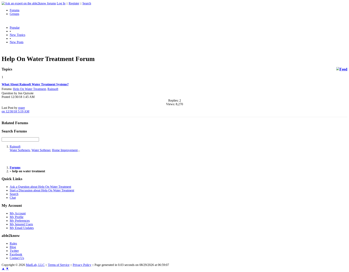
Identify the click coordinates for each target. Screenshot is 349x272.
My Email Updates (22, 228)
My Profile (16, 217)
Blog (13, 247)
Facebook (16, 254)
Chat (13, 197)
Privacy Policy (82, 265)
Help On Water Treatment (29, 89)
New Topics (17, 35)
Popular (15, 27)
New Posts (16, 42)
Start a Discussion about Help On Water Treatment (42, 190)
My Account (18, 213)
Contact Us (17, 258)
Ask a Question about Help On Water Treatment (40, 186)
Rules (13, 243)
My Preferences (20, 220)
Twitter (14, 250)
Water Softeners (20, 150)
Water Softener (41, 150)
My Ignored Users (21, 224)
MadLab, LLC (35, 265)
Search (86, 3)
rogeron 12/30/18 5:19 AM (15, 109)
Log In (61, 3)
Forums (14, 10)
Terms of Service (58, 265)
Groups (14, 14)
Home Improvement (65, 150)
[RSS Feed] (341, 69)
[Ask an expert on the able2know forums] (29, 3)
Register (74, 3)
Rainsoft (52, 89)
